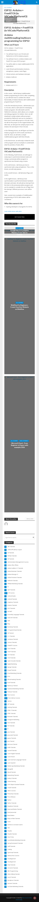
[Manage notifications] (34, 898)
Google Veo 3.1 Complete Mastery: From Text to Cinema (19, 233)
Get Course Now (19, 217)
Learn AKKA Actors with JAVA (12, 211)
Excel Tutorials (24, 440)
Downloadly (19, 899)
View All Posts (29, 518)
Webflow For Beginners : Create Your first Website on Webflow (19, 307)
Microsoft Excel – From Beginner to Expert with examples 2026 (19, 445)
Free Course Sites (27, 898)
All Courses (8, 7)
